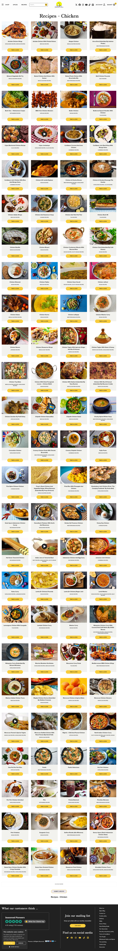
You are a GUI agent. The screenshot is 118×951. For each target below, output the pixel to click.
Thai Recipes (103, 115)
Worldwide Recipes (10, 44)
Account (99, 5)
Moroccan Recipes (15, 249)
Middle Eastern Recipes (73, 44)
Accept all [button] (9, 943)
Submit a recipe (59, 891)
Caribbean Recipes (74, 150)
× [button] (25, 930)
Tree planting (102, 942)
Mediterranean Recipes (102, 46)
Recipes (24, 5)
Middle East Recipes (44, 349)
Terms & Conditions (104, 934)
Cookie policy (103, 916)
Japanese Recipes (15, 349)
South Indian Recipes (78, 252)
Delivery (101, 918)
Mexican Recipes (20, 44)
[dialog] (15, 939)
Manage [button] (20, 943)
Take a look (15, 50)
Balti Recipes (102, 78)
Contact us (102, 913)
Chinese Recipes (44, 217)
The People (102, 936)
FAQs (100, 921)
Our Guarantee (103, 929)
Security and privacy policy (106, 931)
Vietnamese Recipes (15, 113)
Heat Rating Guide (104, 926)
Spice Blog (102, 911)
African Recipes (44, 113)
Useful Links (102, 944)
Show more (59, 884)
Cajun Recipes (15, 148)
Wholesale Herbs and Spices (107, 939)
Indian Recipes (74, 113)
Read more (15, 939)
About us (101, 908)
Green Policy (102, 924)
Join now (78, 925)
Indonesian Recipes (73, 491)
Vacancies (102, 947)
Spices (15, 5)
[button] (14, 947)
